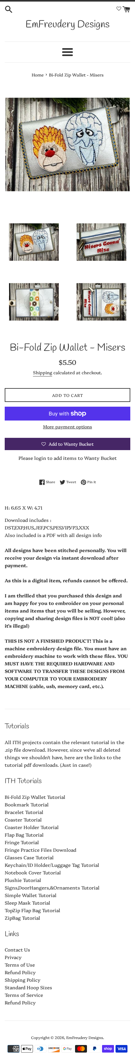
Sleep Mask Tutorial (27, 902)
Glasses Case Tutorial (29, 857)
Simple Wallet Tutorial (31, 895)
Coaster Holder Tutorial (32, 827)
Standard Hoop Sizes (28, 987)
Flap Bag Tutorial (24, 834)
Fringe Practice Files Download (40, 849)
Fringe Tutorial (22, 842)
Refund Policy (20, 972)
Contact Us (17, 949)
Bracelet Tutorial (24, 812)
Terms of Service (24, 994)
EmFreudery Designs (67, 24)
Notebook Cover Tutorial (33, 872)
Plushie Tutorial (23, 880)
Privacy (13, 957)
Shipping (42, 372)
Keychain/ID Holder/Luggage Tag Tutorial (52, 864)
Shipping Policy (22, 979)
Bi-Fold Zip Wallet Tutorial (35, 797)
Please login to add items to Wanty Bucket (68, 458)
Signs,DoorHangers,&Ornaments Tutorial (52, 887)
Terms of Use (20, 964)
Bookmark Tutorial (27, 804)
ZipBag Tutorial (22, 917)
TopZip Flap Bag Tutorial (32, 910)
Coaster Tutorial (23, 819)
